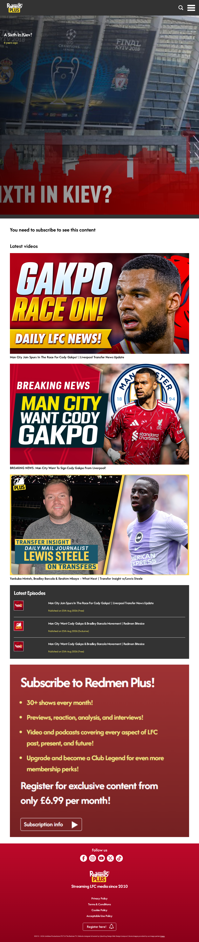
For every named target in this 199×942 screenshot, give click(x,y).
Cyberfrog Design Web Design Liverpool (113, 936)
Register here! (97, 926)
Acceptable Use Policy (99, 916)
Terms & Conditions (99, 904)
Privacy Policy (99, 898)
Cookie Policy (99, 910)
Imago (162, 936)
